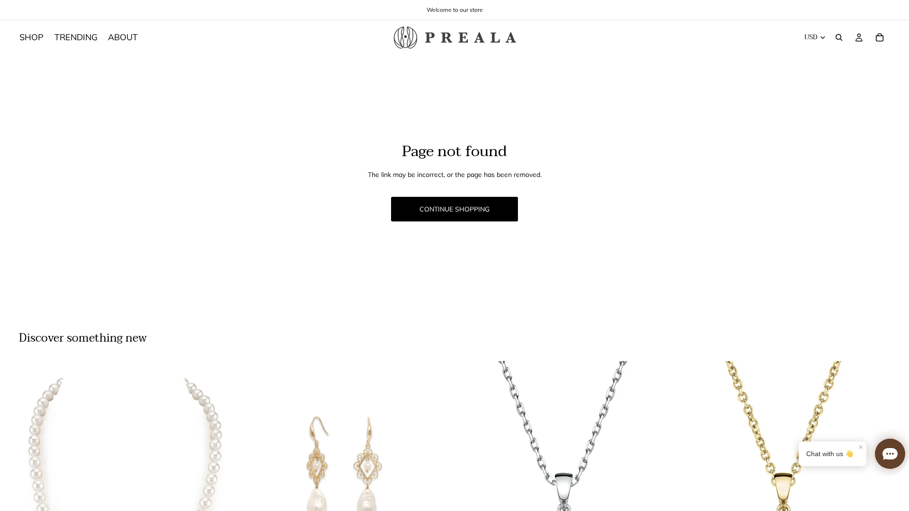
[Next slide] (218, 494)
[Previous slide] (33, 494)
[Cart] (879, 37)
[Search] (839, 37)
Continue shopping (454, 209)
